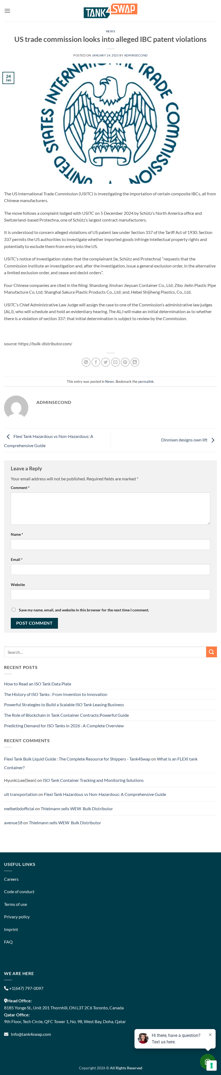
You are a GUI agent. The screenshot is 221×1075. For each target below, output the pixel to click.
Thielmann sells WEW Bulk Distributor (77, 808)
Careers (11, 879)
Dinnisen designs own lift (184, 439)
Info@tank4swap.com (31, 1034)
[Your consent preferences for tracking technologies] (211, 1065)
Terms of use (15, 904)
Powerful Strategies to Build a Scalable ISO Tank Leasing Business (64, 704)
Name (17, 534)
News (110, 31)
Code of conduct (19, 891)
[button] (7, 10)
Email (17, 559)
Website (18, 584)
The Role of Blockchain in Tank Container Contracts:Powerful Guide (66, 715)
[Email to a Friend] (115, 362)
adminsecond (136, 55)
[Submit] (211, 652)
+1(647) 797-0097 (25, 988)
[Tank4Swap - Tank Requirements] (110, 10)
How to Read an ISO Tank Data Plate (37, 683)
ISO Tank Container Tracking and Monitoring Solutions (93, 780)
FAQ (8, 941)
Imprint (11, 929)
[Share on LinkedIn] (134, 362)
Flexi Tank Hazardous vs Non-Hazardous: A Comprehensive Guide (105, 794)
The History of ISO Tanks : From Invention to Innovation (55, 694)
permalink (146, 381)
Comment (20, 487)
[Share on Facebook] (95, 362)
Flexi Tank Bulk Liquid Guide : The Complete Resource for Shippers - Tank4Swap (77, 758)
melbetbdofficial (19, 808)
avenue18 (13, 822)
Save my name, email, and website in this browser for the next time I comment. (84, 610)
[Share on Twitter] (105, 362)
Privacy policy (17, 916)
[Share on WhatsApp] (86, 362)
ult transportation (20, 794)
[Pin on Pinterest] (125, 362)
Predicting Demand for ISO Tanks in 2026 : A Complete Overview (64, 725)
